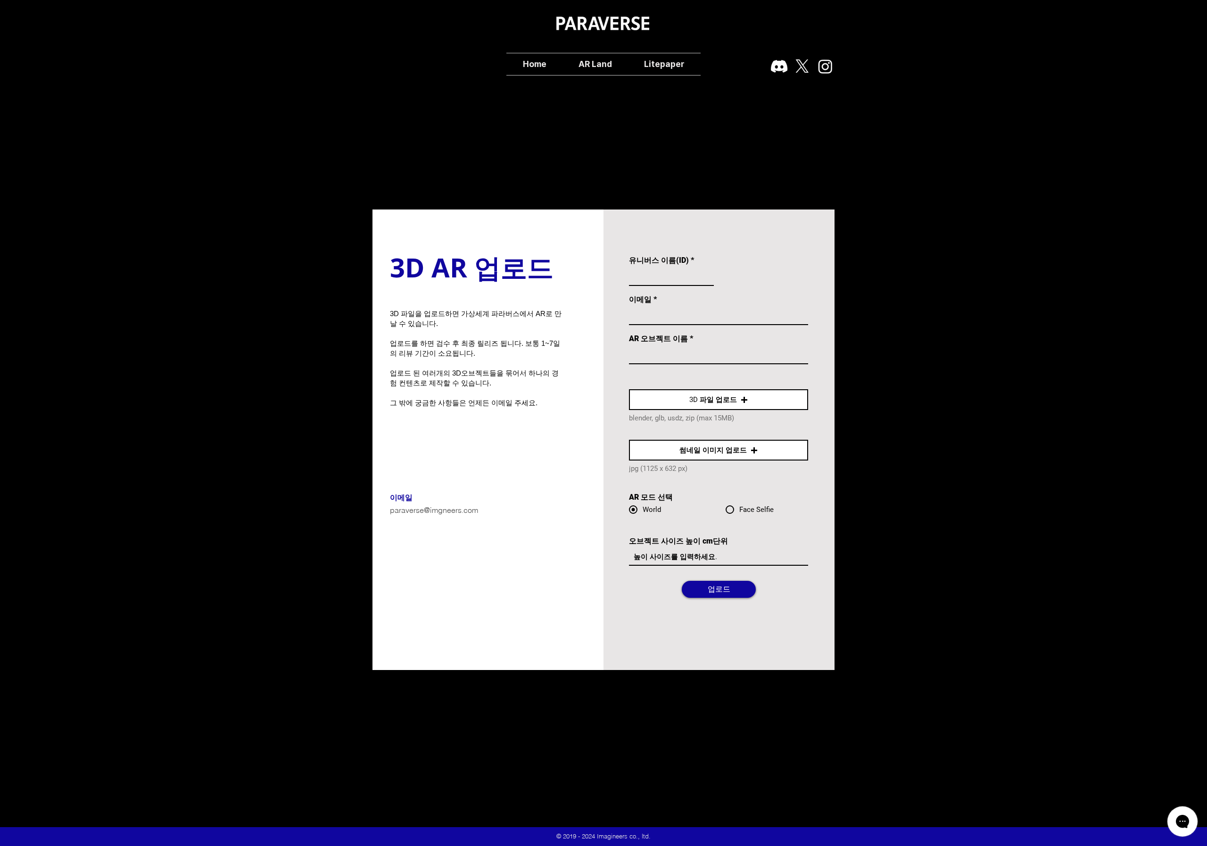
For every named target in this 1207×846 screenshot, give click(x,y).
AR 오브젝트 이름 (658, 339)
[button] (718, 399)
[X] (802, 66)
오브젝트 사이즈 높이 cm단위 (678, 541)
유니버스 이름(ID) (659, 260)
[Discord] (779, 66)
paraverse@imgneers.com (434, 510)
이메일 (640, 299)
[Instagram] (825, 66)
